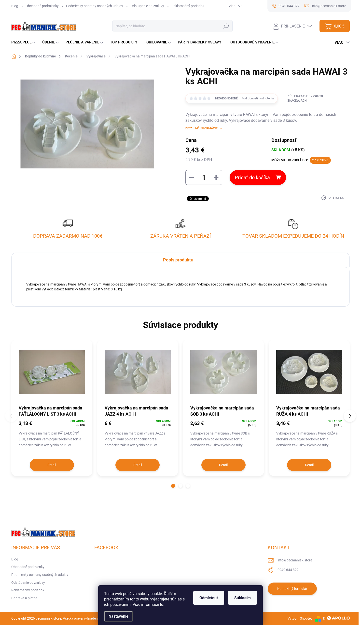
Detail (51, 465)
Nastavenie (118, 616)
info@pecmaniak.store (295, 560)
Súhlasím (242, 598)
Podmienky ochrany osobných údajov (94, 6)
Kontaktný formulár (292, 589)
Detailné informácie (201, 128)
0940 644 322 (288, 570)
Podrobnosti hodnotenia (257, 98)
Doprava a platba (24, 598)
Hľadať (226, 26)
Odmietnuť (208, 598)
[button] (173, 486)
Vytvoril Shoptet (300, 618)
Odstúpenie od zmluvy (147, 6)
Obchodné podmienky (42, 6)
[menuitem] (24, 42)
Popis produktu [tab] (178, 259)
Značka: (297, 100)
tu (161, 604)
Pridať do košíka (252, 177)
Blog (14, 6)
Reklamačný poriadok (187, 6)
